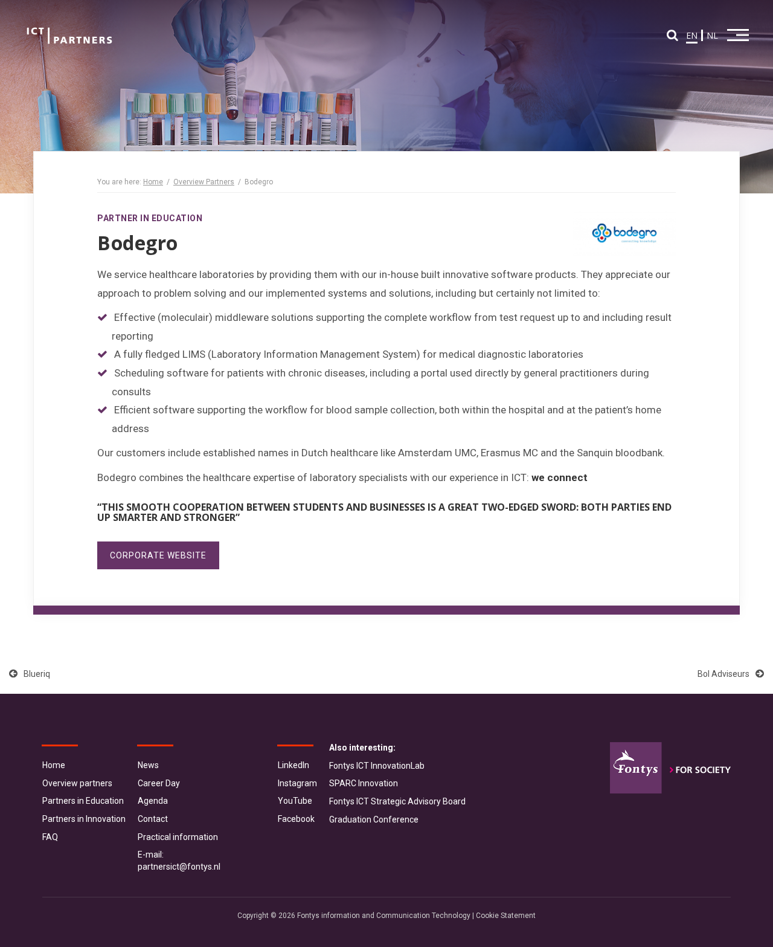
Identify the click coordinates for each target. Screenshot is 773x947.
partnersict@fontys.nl (179, 866)
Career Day (159, 783)
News (148, 765)
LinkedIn (293, 765)
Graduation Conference (374, 819)
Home (153, 182)
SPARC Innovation (363, 783)
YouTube (295, 801)
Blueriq (37, 674)
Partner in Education (149, 218)
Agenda (153, 801)
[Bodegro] (624, 233)
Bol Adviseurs (723, 674)
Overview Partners (203, 182)
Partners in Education (83, 801)
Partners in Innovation (84, 819)
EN (692, 35)
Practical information (178, 837)
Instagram (297, 783)
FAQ (50, 837)
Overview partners (77, 783)
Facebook (296, 819)
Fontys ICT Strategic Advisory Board (397, 801)
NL (712, 35)
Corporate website (158, 555)
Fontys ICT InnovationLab (377, 766)
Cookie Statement (506, 915)
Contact (153, 819)
